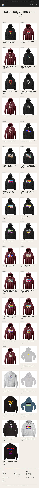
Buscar (15, 473)
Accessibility (4, 473)
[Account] (32, 4)
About (3, 480)
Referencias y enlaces (17, 476)
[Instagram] (26, 477)
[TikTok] (30, 477)
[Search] (30, 4)
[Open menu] (36, 5)
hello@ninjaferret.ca (29, 474)
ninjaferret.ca (28, 473)
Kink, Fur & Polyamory (5, 477)
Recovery (3, 474)
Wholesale (3, 481)
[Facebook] (28, 477)
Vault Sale (3, 478)
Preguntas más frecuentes (18, 474)
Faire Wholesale (29, 476)
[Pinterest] (33, 477)
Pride (3, 476)
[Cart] (34, 4)
